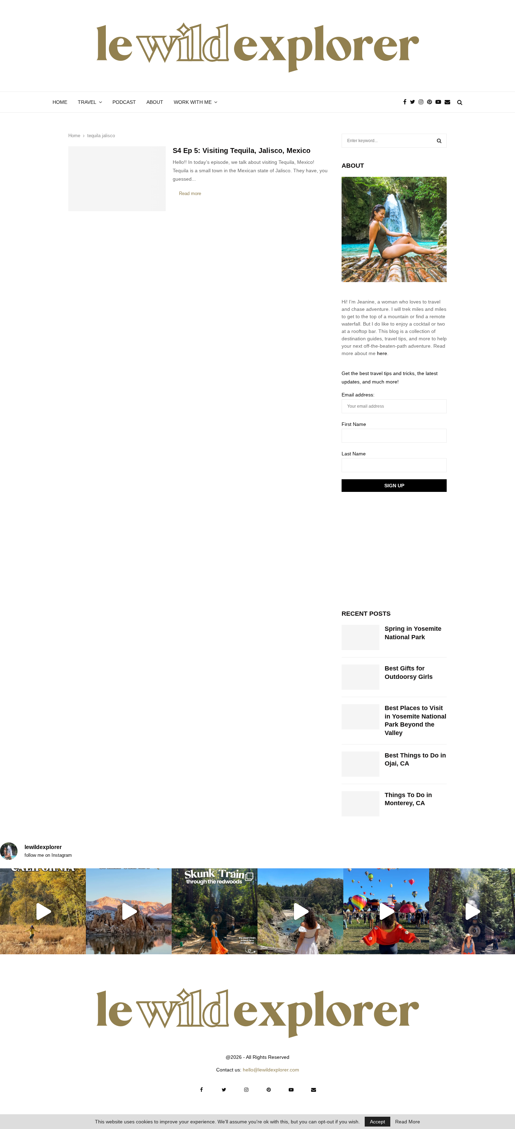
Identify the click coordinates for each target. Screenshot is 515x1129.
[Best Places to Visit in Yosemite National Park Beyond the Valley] (360, 716)
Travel (87, 102)
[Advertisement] (394, 550)
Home (60, 102)
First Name (354, 424)
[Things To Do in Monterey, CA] (360, 803)
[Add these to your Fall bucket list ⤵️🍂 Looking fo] (43, 911)
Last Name (354, 453)
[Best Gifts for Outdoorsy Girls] (360, 677)
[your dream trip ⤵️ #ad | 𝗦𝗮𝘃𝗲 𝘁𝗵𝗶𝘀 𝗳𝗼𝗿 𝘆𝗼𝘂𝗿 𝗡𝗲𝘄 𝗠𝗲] (386, 911)
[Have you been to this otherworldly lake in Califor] (129, 911)
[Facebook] (406, 102)
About (154, 102)
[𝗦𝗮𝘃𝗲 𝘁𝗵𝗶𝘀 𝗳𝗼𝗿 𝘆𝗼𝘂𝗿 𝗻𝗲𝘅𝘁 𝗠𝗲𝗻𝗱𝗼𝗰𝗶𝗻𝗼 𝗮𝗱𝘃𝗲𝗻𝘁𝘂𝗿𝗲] (300, 911)
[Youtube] (440, 102)
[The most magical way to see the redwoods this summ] (215, 911)
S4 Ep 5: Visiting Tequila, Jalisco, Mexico (241, 150)
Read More (407, 1121)
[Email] (449, 102)
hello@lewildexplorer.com (271, 1070)
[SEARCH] (439, 141)
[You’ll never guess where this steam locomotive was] (472, 911)
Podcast (124, 102)
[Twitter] (414, 102)
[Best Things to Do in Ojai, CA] (360, 764)
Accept (377, 1121)
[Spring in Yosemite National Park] (360, 637)
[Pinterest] (431, 102)
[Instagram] (423, 102)
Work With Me (193, 102)
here (382, 353)
